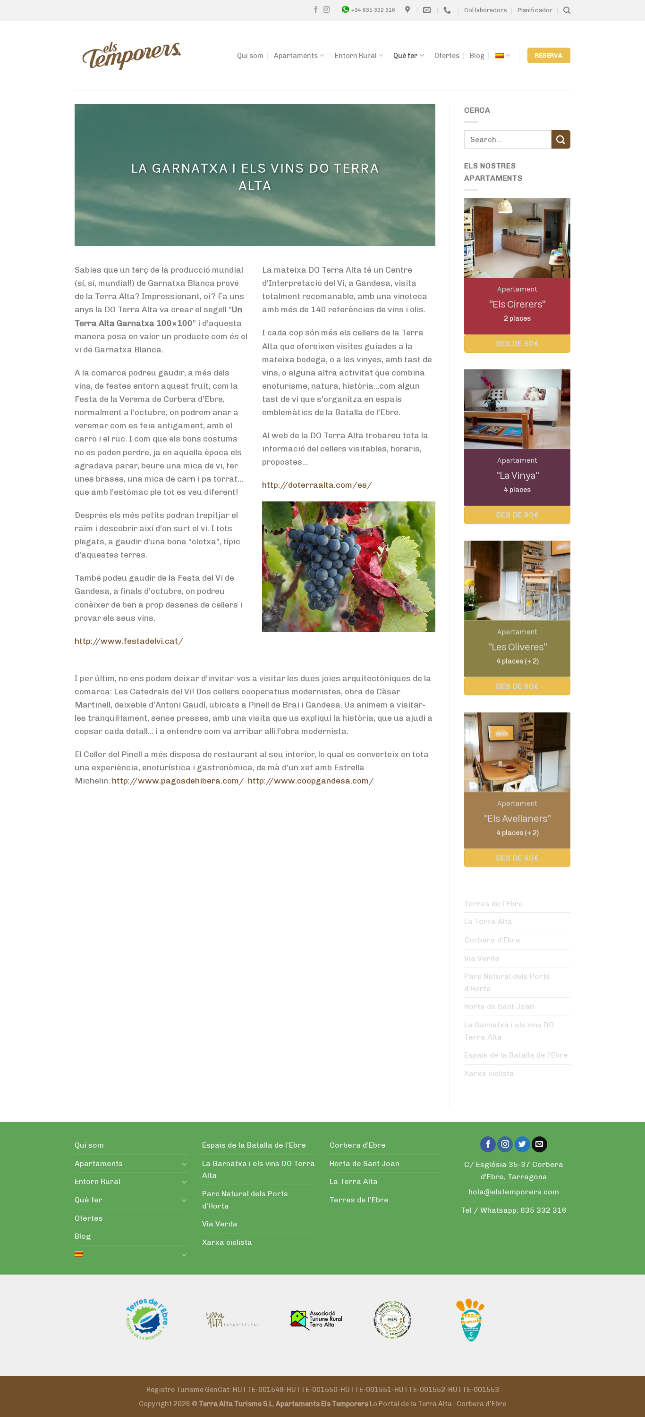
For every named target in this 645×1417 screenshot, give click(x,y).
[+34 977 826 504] (448, 10)
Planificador (535, 10)
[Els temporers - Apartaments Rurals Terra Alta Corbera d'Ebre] (132, 56)
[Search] (566, 10)
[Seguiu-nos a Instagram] (326, 10)
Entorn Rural (356, 55)
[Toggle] (184, 1163)
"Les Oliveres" (517, 646)
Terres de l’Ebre (493, 903)
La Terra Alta (488, 921)
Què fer (405, 55)
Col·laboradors (485, 10)
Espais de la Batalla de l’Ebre (516, 1054)
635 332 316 (543, 1210)
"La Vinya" (517, 475)
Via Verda (482, 958)
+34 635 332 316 (373, 10)
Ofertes (446, 55)
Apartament (517, 288)
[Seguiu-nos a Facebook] (316, 10)
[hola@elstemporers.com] (428, 10)
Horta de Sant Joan (499, 1006)
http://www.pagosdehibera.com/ (178, 780)
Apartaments (296, 55)
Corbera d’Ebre (492, 939)
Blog (477, 55)
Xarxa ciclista (489, 1073)
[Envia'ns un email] (539, 1144)
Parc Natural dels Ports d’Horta (507, 982)
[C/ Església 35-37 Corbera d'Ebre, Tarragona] (408, 10)
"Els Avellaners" (517, 817)
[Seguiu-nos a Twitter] (522, 1144)
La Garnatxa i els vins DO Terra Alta (509, 1031)
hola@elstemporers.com (513, 1191)
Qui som (250, 55)
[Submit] (561, 139)
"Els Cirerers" (517, 304)
